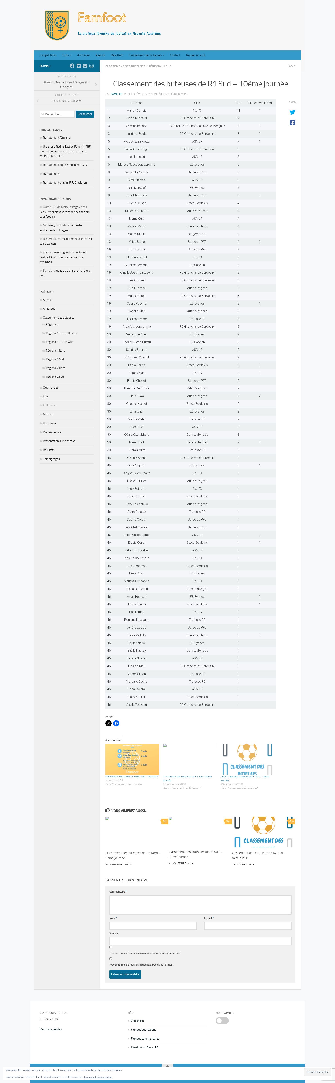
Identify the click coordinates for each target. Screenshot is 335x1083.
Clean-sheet (50, 387)
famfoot (116, 94)
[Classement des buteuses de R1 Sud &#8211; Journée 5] (132, 759)
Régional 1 (52, 324)
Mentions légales (51, 1029)
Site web (114, 933)
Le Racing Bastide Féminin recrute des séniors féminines (63, 257)
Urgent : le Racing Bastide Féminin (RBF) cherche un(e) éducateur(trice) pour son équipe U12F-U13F (65, 151)
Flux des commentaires (145, 1038)
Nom (113, 918)
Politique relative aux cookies (98, 1077)
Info (45, 396)
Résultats (117, 55)
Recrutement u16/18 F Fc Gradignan (65, 182)
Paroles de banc (52, 432)
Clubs (65, 55)
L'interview (49, 405)
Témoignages (51, 459)
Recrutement (51, 173)
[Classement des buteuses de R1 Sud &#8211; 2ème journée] (247, 759)
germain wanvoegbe (55, 252)
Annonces (83, 55)
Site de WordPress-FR (144, 1047)
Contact (175, 55)
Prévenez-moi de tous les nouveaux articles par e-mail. (141, 964)
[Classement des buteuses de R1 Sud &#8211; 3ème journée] (190, 759)
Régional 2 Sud (55, 376)
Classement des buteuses (145, 55)
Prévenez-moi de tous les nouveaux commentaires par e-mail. (145, 953)
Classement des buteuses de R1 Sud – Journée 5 (131, 776)
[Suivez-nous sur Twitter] (78, 65)
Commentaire (118, 891)
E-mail (209, 918)
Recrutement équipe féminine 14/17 (65, 165)
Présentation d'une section (59, 441)
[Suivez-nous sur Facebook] (72, 65)
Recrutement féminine (57, 137)
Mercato (48, 414)
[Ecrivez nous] (85, 65)
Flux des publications (143, 1029)
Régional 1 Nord (55, 350)
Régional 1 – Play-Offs (59, 342)
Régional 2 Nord (55, 368)
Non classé (49, 423)
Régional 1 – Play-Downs (61, 333)
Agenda (100, 55)
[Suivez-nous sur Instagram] (91, 65)
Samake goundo (53, 225)
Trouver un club (195, 55)
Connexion (137, 1021)
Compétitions (47, 55)
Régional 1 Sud (159, 66)
